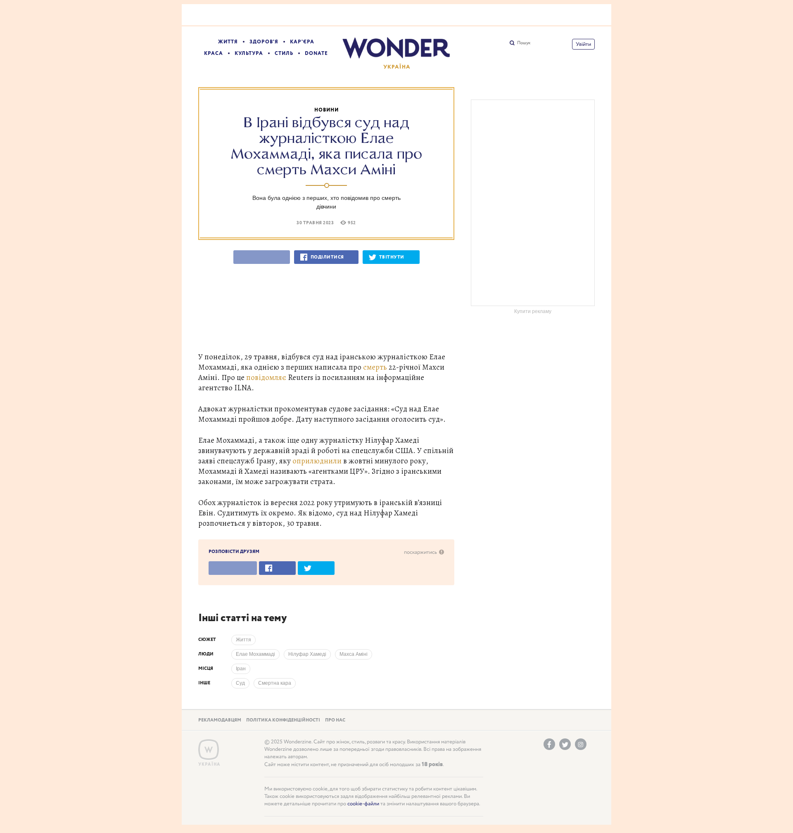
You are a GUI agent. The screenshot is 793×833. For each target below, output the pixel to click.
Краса (213, 53)
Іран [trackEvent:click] (241, 669)
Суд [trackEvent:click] (240, 683)
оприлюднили (317, 461)
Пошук (523, 43)
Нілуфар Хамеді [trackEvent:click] (307, 654)
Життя (228, 41)
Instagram (580, 744)
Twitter (565, 744)
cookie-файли (363, 804)
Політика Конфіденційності (283, 720)
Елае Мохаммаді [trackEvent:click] (255, 654)
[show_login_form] (583, 44)
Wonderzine (208, 749)
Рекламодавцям (219, 720)
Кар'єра (302, 41)
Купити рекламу (532, 311)
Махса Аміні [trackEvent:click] (354, 654)
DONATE (316, 53)
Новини (326, 110)
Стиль (284, 53)
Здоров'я (263, 41)
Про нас (335, 720)
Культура (249, 53)
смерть (375, 367)
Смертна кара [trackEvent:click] (274, 683)
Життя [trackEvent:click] (243, 640)
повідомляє (266, 377)
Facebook (549, 744)
